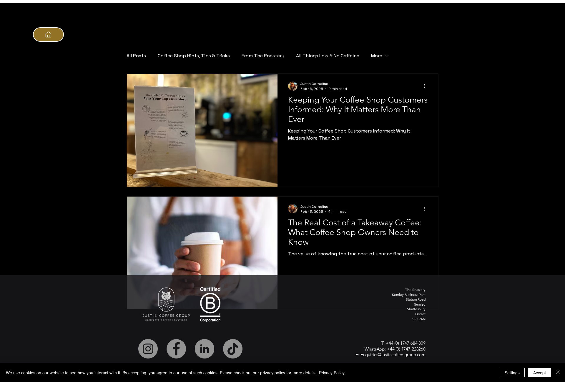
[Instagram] (148, 348)
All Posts (136, 56)
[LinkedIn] (204, 348)
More (376, 56)
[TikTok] (232, 348)
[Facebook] (176, 348)
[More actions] (426, 86)
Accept (539, 373)
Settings (512, 373)
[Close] (557, 372)
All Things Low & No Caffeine (327, 56)
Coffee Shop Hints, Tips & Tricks (194, 56)
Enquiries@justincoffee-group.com (393, 354)
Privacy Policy (332, 373)
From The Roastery (263, 56)
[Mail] (48, 34)
